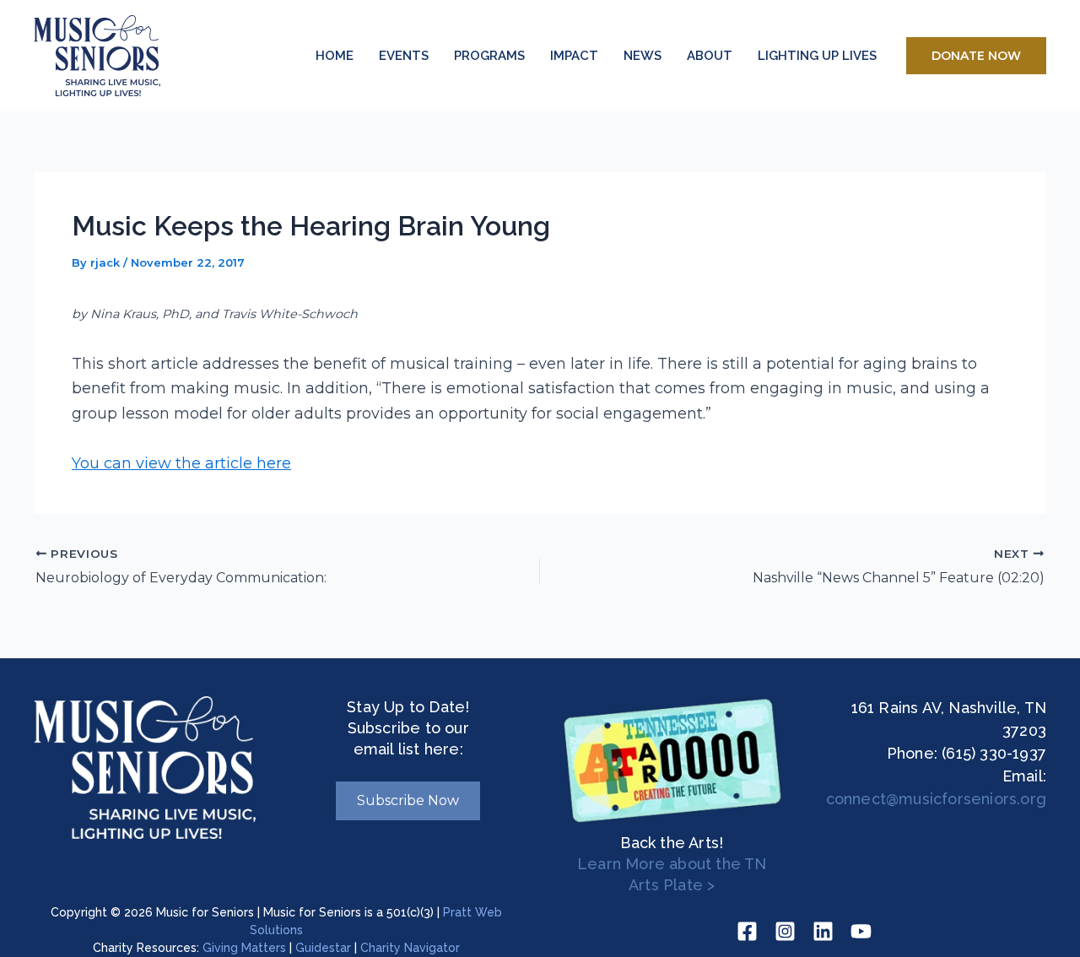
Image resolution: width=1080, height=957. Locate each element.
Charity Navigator (410, 947)
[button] (976, 55)
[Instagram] (785, 931)
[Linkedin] (823, 931)
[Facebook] (747, 931)
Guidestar (323, 947)
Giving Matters (244, 947)
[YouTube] (861, 931)
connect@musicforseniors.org (936, 799)
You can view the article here (181, 463)
